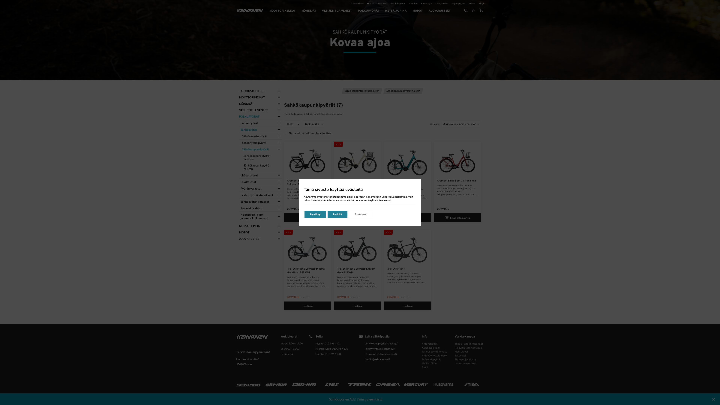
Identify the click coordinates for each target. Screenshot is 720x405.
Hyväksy (315, 214)
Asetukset (385, 200)
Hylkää (337, 214)
